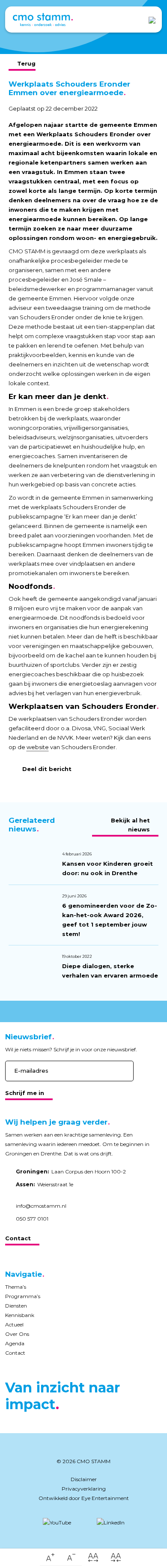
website (38, 747)
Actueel (14, 1324)
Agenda (14, 1343)
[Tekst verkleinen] (71, 1557)
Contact (18, 1238)
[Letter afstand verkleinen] (115, 1557)
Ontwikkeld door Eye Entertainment (84, 1498)
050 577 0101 (32, 1218)
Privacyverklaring (84, 1488)
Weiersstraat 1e (44, 1184)
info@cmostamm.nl (41, 1206)
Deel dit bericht (47, 768)
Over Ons (17, 1334)
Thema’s (15, 1287)
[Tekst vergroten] (50, 1557)
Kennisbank (19, 1315)
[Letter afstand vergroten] (93, 1557)
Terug (26, 63)
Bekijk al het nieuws (130, 825)
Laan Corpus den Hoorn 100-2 (71, 1171)
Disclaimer (84, 1479)
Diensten (16, 1305)
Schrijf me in (24, 1092)
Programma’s (22, 1296)
